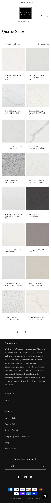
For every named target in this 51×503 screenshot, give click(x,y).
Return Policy (11, 424)
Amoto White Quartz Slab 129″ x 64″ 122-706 (36, 77)
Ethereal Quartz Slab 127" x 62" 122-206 (12, 318)
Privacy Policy (11, 418)
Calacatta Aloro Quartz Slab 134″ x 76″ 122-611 (37, 148)
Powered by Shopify (34, 499)
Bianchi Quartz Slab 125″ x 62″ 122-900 (12, 112)
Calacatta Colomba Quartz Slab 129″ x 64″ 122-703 (37, 113)
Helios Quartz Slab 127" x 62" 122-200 (36, 284)
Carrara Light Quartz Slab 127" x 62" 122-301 (13, 284)
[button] (3, 15)
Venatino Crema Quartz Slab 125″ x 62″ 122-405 (13, 77)
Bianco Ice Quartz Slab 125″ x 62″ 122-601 (13, 148)
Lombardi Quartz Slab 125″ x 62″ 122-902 (37, 318)
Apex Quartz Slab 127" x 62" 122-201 (37, 251)
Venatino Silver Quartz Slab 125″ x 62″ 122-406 (13, 216)
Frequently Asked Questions (17, 436)
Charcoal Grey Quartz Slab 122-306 (37, 215)
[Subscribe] (43, 466)
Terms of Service (12, 430)
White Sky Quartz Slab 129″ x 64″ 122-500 (37, 181)
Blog (7, 442)
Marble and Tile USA (22, 499)
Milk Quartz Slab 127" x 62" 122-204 (13, 251)
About (7, 401)
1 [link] (10, 332)
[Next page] (41, 332)
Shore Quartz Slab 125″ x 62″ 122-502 (13, 181)
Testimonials (10, 449)
